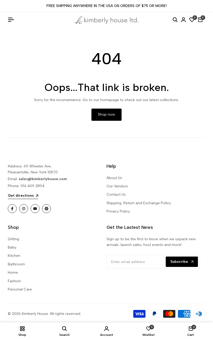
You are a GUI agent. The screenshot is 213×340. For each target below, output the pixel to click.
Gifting (13, 239)
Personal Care (20, 289)
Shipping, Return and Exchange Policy (138, 203)
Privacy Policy (118, 211)
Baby (12, 247)
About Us (114, 178)
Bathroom (16, 264)
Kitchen (14, 255)
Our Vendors (117, 186)
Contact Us (116, 194)
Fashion (14, 281)
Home (13, 272)
